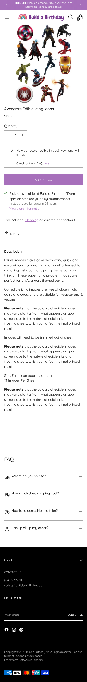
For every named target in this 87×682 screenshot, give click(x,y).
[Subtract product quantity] (8, 135)
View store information (25, 208)
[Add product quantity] (22, 135)
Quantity (10, 126)
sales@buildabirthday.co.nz (25, 585)
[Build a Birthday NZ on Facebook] (7, 630)
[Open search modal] (70, 16)
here (46, 163)
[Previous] (7, 5)
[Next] (80, 5)
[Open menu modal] (6, 16)
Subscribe (75, 614)
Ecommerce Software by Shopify (23, 659)
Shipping (32, 220)
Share (14, 233)
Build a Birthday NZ (37, 652)
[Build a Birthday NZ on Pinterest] (22, 630)
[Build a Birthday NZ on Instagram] (14, 630)
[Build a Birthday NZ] (41, 17)
